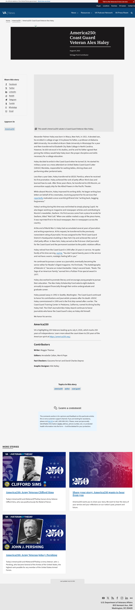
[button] (131, 13)
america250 (58, 389)
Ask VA (50, 421)
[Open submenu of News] (77, 12)
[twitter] (108, 598)
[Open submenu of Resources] (91, 12)
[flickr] (131, 598)
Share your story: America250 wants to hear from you (99, 494)
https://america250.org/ (60, 336)
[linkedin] (126, 598)
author (67, 389)
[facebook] (117, 598)
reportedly (38, 198)
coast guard (76, 389)
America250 (9, 129)
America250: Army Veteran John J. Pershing (31, 555)
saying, (59, 253)
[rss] (112, 598)
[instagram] (122, 598)
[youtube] (103, 598)
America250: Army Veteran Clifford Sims (30, 492)
